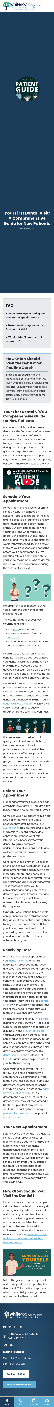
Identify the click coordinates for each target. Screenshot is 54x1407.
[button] (48, 6)
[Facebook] (5, 1345)
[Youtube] (11, 1345)
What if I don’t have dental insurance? (24, 339)
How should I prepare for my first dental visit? (25, 327)
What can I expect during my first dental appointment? (25, 315)
